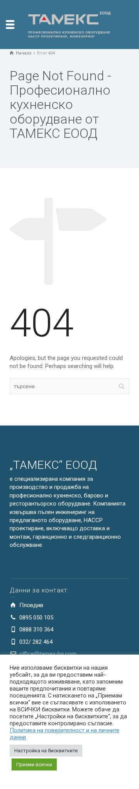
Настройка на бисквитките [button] (46, 750)
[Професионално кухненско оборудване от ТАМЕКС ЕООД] (69, 23)
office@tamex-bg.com (47, 653)
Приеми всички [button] (34, 764)
